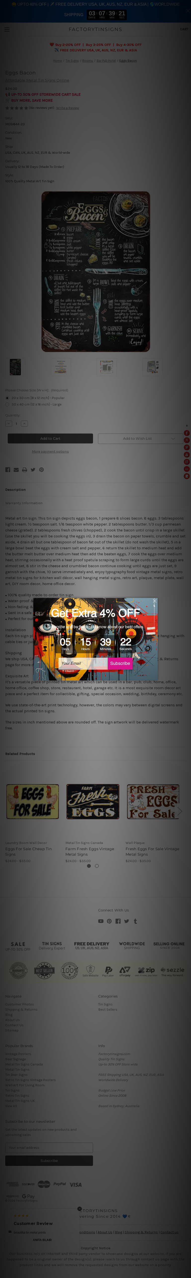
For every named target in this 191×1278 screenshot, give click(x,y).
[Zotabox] (154, 676)
